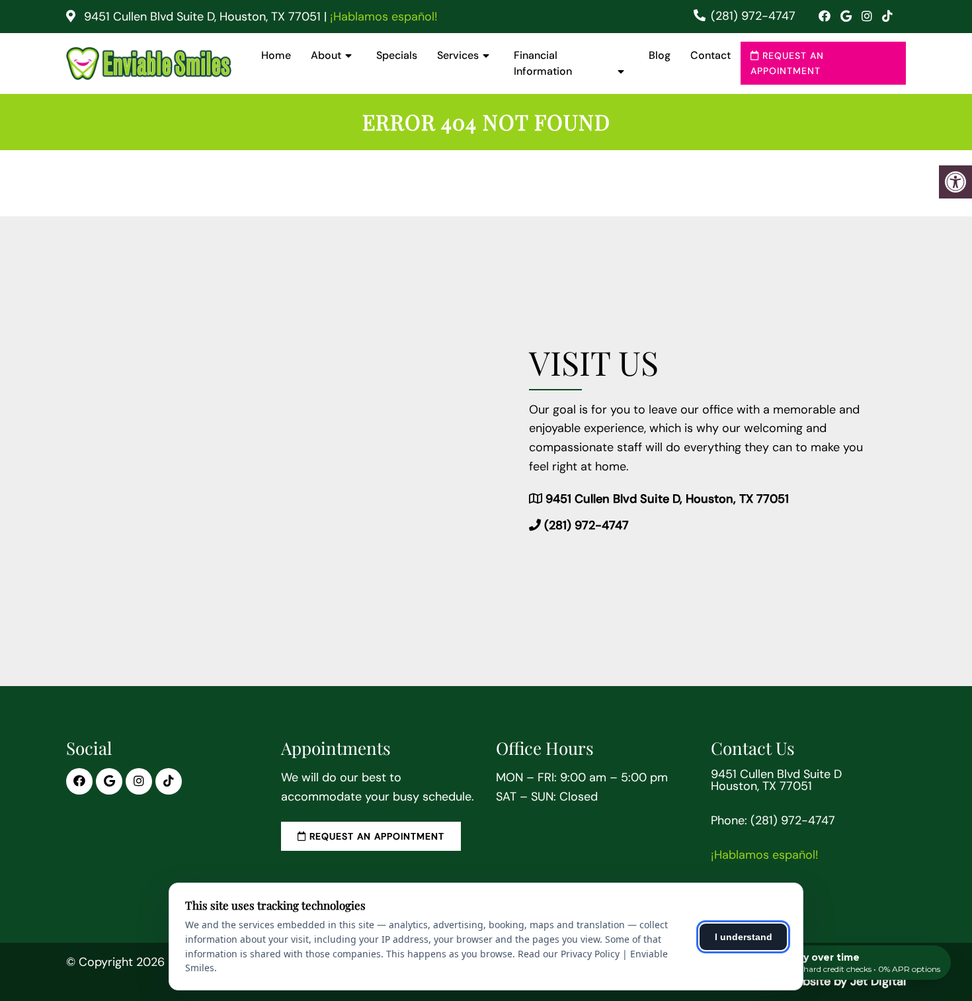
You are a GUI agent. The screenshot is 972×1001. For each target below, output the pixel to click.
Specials (396, 55)
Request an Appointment (787, 63)
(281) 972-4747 (753, 16)
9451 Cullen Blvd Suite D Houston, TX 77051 (776, 780)
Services (458, 55)
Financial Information (543, 63)
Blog (659, 55)
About (326, 55)
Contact (710, 55)
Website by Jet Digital (845, 981)
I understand (743, 937)
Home (276, 55)
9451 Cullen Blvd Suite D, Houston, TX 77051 (202, 16)
